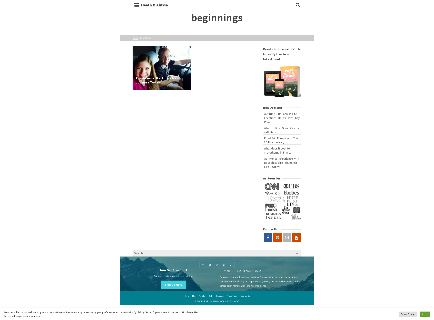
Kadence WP (234, 301)
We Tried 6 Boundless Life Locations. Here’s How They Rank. (282, 118)
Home (186, 296)
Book (210, 296)
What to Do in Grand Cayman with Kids (282, 130)
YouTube (202, 296)
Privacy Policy (232, 296)
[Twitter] (210, 265)
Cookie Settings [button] (408, 314)
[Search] (297, 5)
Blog (193, 296)
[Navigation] (137, 5)
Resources (219, 296)
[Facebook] (203, 265)
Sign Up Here (173, 284)
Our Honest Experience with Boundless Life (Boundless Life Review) (281, 163)
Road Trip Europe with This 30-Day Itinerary (281, 140)
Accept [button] (425, 314)
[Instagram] (217, 265)
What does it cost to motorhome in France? (278, 150)
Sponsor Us (245, 296)
